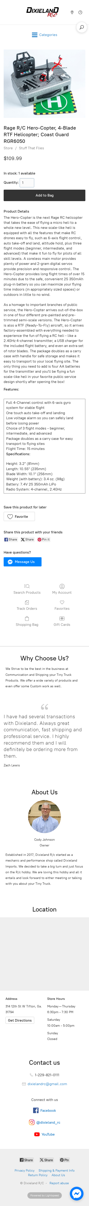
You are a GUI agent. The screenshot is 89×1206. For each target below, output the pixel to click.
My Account (62, 592)
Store (8, 148)
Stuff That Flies (31, 148)
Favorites (62, 608)
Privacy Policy (24, 1171)
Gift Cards (62, 624)
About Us (58, 1175)
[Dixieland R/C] (42, 12)
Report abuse (59, 1183)
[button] (19, 516)
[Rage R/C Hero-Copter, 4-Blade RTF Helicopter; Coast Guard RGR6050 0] (44, 84)
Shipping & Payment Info (57, 1171)
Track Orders (27, 608)
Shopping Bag (27, 624)
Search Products (27, 592)
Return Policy (37, 1175)
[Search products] (81, 27)
